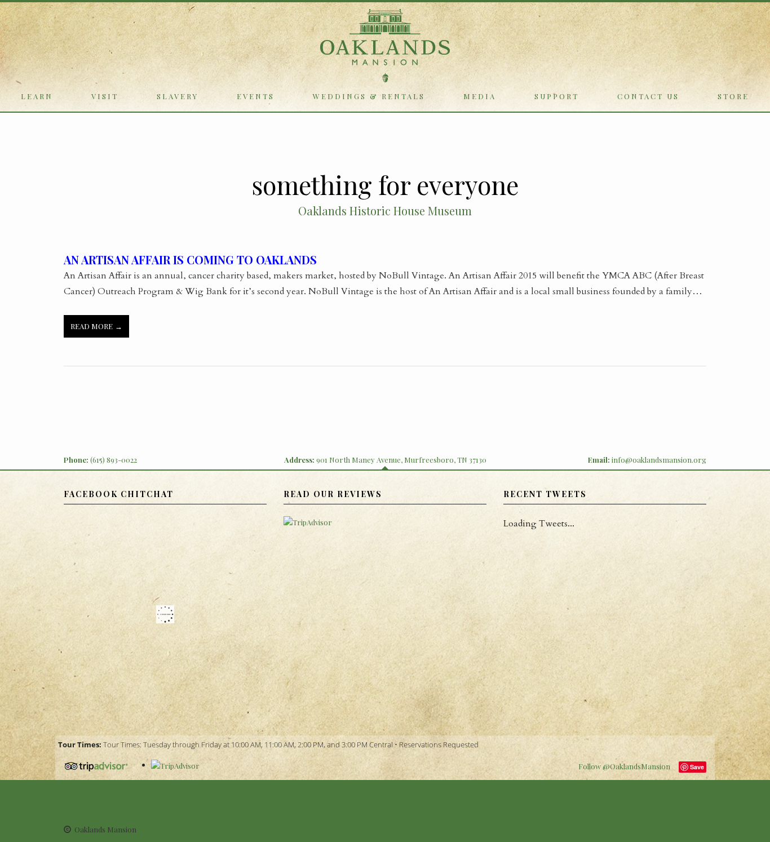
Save (697, 767)
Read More (91, 326)
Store (733, 96)
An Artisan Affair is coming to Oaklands (190, 259)
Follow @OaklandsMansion (624, 766)
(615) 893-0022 (113, 459)
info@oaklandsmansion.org (659, 459)
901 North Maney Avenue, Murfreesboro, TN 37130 (401, 459)
